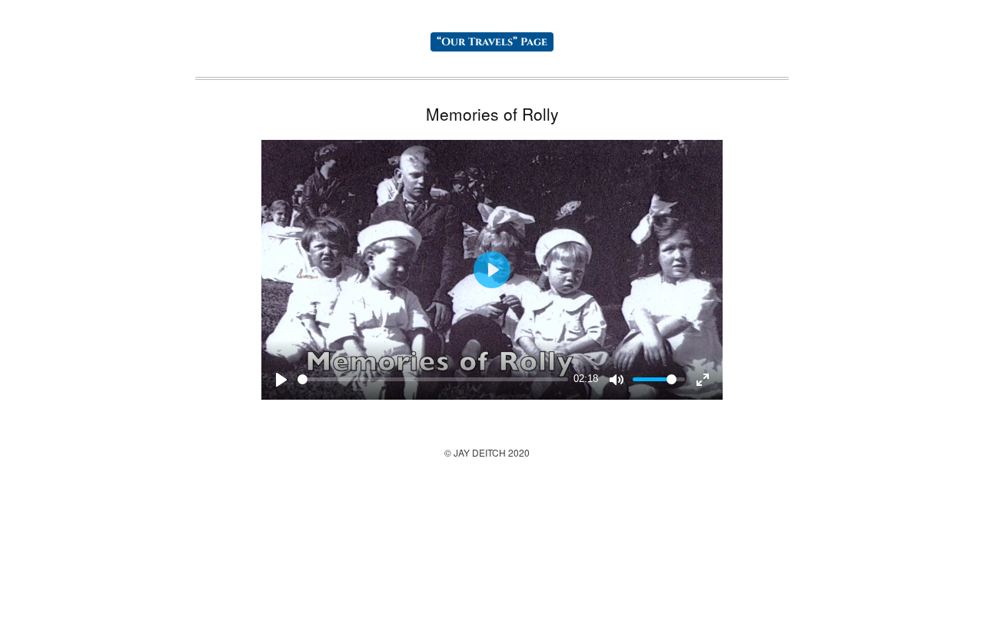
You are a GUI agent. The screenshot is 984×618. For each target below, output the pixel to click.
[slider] (433, 379)
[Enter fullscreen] (702, 379)
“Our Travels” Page (492, 42)
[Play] (281, 379)
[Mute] (616, 379)
